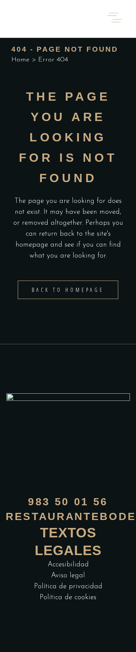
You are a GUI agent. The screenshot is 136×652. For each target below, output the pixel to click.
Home (20, 60)
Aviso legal (68, 575)
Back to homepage (68, 289)
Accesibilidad (68, 564)
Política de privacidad (68, 586)
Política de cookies (68, 597)
